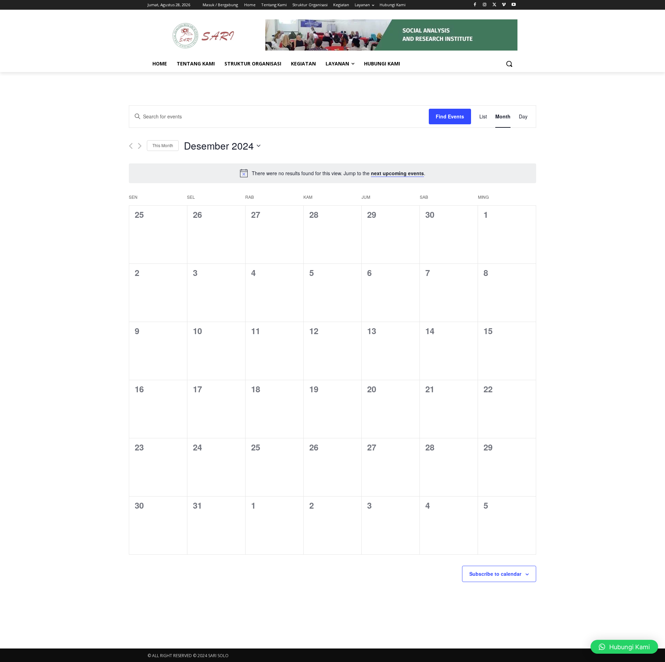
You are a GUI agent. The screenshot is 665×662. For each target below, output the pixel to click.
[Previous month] (131, 146)
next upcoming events (397, 173)
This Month (162, 145)
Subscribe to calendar (495, 573)
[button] (509, 63)
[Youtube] (513, 5)
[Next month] (140, 146)
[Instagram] (485, 5)
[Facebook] (475, 5)
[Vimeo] (504, 5)
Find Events (450, 116)
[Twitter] (494, 5)
